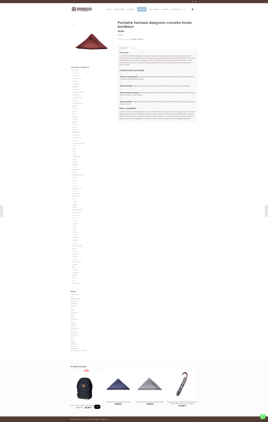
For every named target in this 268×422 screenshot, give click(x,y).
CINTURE (74, 130)
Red (72, 339)
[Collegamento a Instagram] (195, 1)
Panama (75, 251)
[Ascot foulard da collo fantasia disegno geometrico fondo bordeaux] (1, 211)
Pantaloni (75, 240)
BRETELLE (74, 106)
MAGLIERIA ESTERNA (78, 175)
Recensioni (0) (134, 48)
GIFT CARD (75, 162)
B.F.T (72, 297)
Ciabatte (75, 270)
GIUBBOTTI (75, 164)
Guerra (73, 315)
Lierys (72, 321)
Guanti (75, 235)
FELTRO (74, 149)
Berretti (75, 191)
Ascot (74, 278)
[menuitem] (109, 9)
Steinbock (74, 344)
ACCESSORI (75, 70)
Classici (75, 259)
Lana (74, 151)
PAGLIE (74, 248)
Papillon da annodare (79, 143)
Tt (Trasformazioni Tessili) (78, 350)
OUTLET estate (76, 194)
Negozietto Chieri (77, 188)
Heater (73, 317)
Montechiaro (75, 328)
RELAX (73, 267)
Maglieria (75, 204)
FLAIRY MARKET (76, 157)
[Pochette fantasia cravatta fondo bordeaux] (266, 211)
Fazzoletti (75, 76)
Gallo (72, 310)
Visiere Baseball (77, 103)
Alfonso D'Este (75, 294)
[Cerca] (184, 9)
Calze (74, 199)
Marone (73, 326)
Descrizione (123, 48)
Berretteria (76, 196)
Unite (74, 111)
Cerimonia (76, 73)
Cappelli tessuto (77, 97)
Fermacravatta (77, 78)
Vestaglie (75, 272)
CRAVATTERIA (76, 132)
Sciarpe (75, 243)
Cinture (75, 159)
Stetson (73, 346)
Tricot (74, 146)
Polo (74, 183)
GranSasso (74, 312)
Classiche (75, 116)
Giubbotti (75, 232)
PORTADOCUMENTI (78, 92)
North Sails (74, 333)
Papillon (75, 140)
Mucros (73, 330)
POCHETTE (76, 89)
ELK (72, 308)
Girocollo (75, 180)
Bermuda (75, 256)
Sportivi (75, 167)
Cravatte (75, 224)
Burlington (74, 303)
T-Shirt (75, 186)
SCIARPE (74, 275)
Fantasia (75, 108)
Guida (74, 172)
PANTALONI (75, 254)
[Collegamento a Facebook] (192, 1)
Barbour (73, 301)
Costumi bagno (77, 262)
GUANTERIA (75, 170)
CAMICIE (74, 122)
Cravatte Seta (77, 138)
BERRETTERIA (76, 95)
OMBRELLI (76, 87)
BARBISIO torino (76, 299)
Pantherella (74, 335)
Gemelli (75, 81)
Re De (72, 337)
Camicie (75, 202)
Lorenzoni (74, 324)
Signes (73, 342)
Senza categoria (76, 283)
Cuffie (74, 226)
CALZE (73, 114)
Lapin (74, 154)
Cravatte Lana (77, 135)
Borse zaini (76, 215)
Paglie (74, 207)
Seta (74, 280)
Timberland (74, 348)
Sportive (75, 119)
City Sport (74, 306)
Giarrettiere (76, 84)
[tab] (123, 48)
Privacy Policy (104, 419)
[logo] (84, 9)
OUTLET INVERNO (77, 210)
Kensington (74, 319)
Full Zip (75, 177)
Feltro (74, 229)
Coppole (75, 100)
